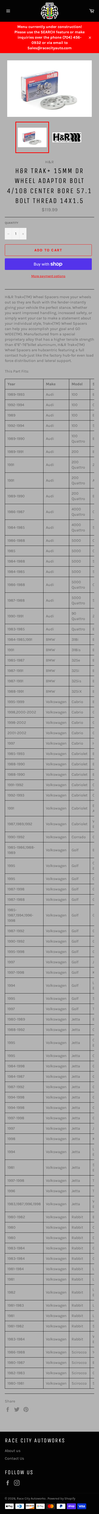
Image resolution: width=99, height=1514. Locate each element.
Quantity (11, 223)
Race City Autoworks (31, 1498)
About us (12, 1450)
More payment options (48, 276)
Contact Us (14, 1458)
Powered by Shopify (61, 1498)
